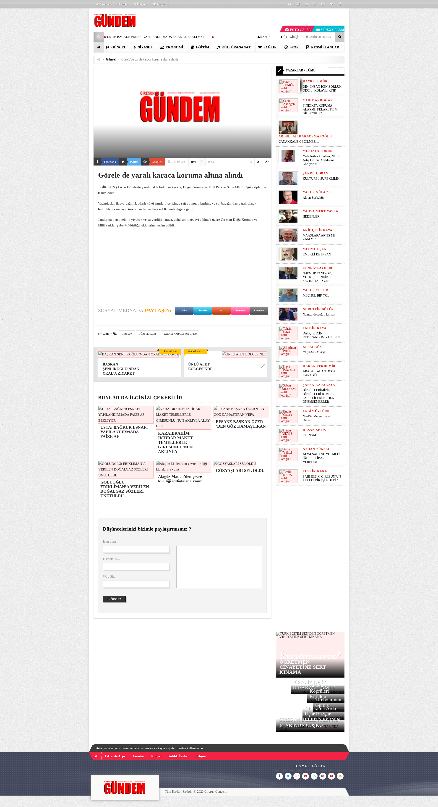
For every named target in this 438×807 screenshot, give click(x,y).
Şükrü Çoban (315, 173)
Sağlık (270, 47)
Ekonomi (174, 47)
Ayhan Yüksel (316, 449)
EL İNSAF (310, 435)
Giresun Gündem (215, 791)
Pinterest (240, 310)
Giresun (127, 333)
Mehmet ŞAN (314, 249)
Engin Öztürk (316, 411)
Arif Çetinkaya (317, 230)
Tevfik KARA (315, 471)
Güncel (118, 47)
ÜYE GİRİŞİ (290, 37)
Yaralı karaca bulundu (180, 333)
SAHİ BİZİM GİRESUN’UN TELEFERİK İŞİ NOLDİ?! (322, 478)
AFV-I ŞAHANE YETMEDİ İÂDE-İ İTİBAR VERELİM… (321, 458)
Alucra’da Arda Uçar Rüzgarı (320, 711)
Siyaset (144, 47)
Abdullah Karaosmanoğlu (305, 136)
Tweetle (203, 310)
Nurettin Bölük (318, 309)
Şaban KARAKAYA (319, 385)
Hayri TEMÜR (315, 81)
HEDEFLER (311, 216)
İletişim (141, 4)
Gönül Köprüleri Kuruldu (319, 691)
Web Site (109, 576)
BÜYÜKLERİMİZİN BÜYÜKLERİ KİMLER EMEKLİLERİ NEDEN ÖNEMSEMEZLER (318, 396)
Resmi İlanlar (324, 47)
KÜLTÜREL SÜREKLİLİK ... (321, 180)
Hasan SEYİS (314, 430)
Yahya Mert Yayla (320, 211)
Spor (294, 47)
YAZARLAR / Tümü (300, 70)
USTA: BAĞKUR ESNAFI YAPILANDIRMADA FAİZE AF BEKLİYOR (155, 37)
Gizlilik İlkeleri (177, 756)
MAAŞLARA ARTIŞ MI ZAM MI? (319, 237)
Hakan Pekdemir (319, 366)
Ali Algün (312, 347)
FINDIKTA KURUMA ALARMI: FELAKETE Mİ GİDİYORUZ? (321, 109)
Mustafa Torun (317, 151)
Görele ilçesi (148, 333)
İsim (110, 541)
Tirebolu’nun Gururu (328, 702)
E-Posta (112, 559)
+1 (221, 310)
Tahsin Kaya (314, 328)
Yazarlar (104, 4)
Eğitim (202, 47)
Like (184, 310)
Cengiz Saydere (318, 268)
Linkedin (259, 310)
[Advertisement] (70, 76)
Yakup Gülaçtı (317, 192)
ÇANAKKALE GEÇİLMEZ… (299, 141)
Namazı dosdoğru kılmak (319, 314)
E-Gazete (122, 4)
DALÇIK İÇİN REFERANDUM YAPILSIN (321, 335)
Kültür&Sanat (235, 47)
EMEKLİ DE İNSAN (317, 254)
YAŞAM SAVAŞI (314, 352)
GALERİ (301, 30)
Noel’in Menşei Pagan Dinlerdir (317, 418)
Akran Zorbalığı (313, 197)
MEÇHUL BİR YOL (316, 295)
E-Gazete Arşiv (115, 756)
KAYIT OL (266, 37)
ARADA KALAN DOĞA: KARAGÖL (320, 373)
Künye (160, 4)
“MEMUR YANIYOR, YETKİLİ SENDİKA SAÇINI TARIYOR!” (317, 277)
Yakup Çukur (315, 290)
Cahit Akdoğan (318, 100)
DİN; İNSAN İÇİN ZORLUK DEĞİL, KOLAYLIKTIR (322, 88)
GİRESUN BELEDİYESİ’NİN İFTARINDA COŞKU (309, 722)
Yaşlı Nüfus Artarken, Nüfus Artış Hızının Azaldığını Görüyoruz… (321, 160)
